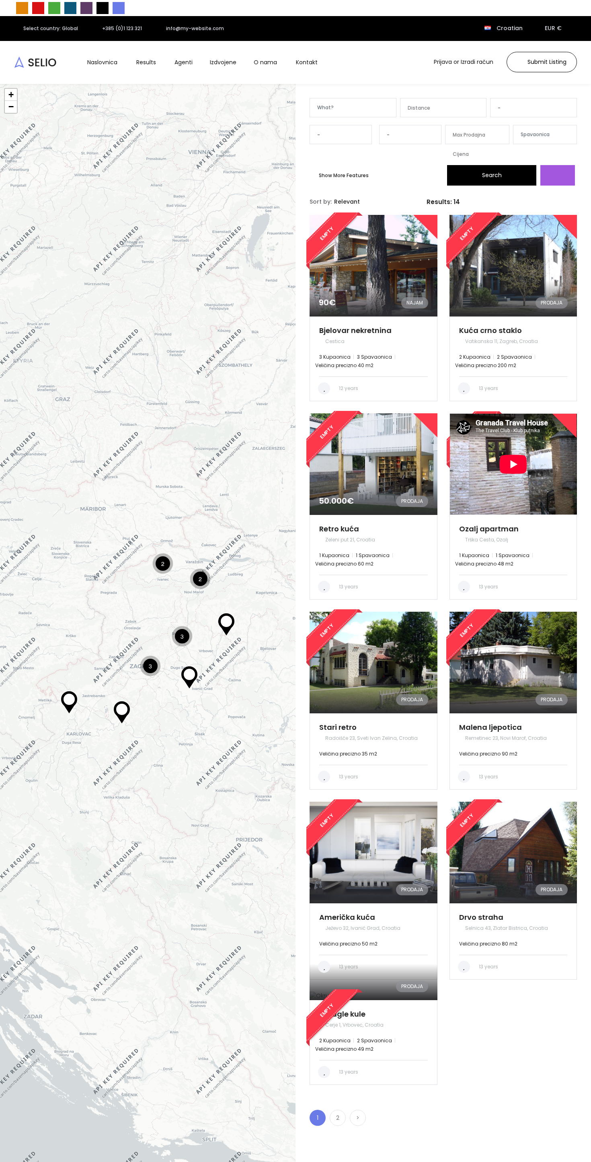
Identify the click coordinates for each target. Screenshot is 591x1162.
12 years (348, 388)
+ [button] (11, 95)
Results (146, 62)
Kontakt (307, 62)
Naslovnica (102, 62)
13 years (488, 388)
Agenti (183, 62)
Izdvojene (223, 62)
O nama (265, 62)
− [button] (11, 107)
